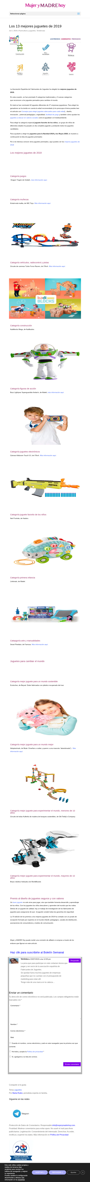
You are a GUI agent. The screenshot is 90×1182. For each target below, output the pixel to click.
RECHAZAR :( (57, 1172)
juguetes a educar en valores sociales (24, 118)
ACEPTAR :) (39, 1172)
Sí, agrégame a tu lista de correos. (24, 1057)
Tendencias (41, 31)
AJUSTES (21, 1180)
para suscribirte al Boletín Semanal (42, 952)
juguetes (18, 1090)
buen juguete (17, 902)
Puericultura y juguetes (27, 31)
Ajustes (73, 1172)
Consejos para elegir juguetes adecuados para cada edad (43, 111)
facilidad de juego (52, 114)
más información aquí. (39, 180)
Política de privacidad (35, 1052)
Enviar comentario (72, 1064)
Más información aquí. (42, 203)
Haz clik (15, 952)
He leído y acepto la (28, 1052)
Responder (75, 961)
